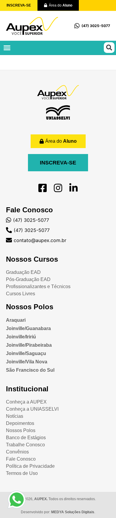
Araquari (16, 320)
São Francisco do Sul (30, 370)
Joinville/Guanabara (28, 328)
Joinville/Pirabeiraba (29, 345)
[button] (7, 48)
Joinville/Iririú (21, 336)
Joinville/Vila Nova (26, 361)
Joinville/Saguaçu (26, 353)
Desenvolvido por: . (58, 512)
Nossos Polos (29, 307)
